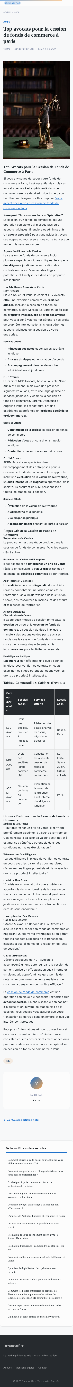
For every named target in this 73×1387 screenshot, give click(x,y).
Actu (16, 12)
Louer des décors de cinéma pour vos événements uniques (34, 1281)
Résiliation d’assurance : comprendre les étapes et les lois (36, 1247)
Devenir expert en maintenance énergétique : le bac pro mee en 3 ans (35, 1307)
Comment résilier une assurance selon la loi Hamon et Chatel (36, 1259)
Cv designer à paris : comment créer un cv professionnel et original (30, 1184)
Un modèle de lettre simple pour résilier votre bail (34, 1316)
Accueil (7, 12)
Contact (42, 1367)
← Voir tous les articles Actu (21, 1120)
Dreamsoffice (13, 1346)
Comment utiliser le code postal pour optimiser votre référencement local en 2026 (35, 1161)
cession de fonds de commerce (28, 992)
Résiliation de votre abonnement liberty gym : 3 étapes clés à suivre (33, 1236)
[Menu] (66, 3)
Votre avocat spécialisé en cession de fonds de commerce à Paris (32, 203)
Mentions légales (25, 1367)
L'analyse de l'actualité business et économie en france (36, 1215)
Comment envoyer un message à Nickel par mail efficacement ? (33, 1206)
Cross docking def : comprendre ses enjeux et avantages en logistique (32, 1195)
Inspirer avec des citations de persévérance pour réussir (33, 1225)
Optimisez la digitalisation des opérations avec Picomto (32, 1270)
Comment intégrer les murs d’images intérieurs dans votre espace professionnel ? (35, 1173)
